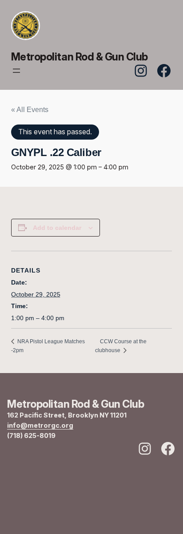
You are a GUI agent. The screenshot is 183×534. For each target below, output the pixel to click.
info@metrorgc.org (40, 425)
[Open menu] (16, 70)
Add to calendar (57, 227)
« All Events (29, 109)
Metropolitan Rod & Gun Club (79, 56)
